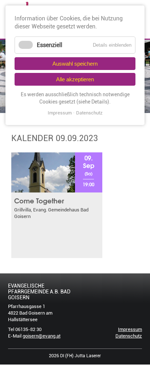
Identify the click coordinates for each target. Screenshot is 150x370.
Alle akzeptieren (75, 79)
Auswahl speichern (75, 64)
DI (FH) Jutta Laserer (80, 355)
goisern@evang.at (41, 336)
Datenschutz (128, 336)
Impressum (130, 329)
